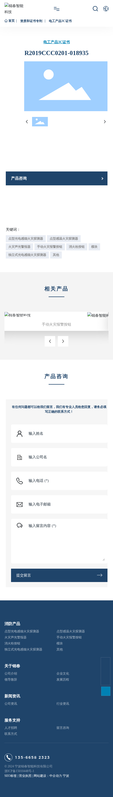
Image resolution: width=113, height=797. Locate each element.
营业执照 (25, 776)
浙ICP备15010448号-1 (19, 771)
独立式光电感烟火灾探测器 (23, 649)
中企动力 (55, 776)
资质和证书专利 (31, 21)
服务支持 (12, 720)
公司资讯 (10, 704)
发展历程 (62, 679)
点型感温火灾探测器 (70, 631)
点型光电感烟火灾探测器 (21, 631)
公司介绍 (10, 673)
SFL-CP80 (19, 317)
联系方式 (10, 734)
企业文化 (62, 673)
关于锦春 (12, 666)
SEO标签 (10, 776)
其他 (59, 649)
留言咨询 (62, 728)
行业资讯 (62, 704)
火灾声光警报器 (15, 637)
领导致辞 (10, 679)
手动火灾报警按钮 (24, 312)
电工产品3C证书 (60, 21)
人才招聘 (10, 728)
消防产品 (12, 624)
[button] (50, 341)
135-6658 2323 (32, 757)
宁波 (66, 776)
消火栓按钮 (12, 643)
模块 (59, 643)
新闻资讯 (12, 696)
